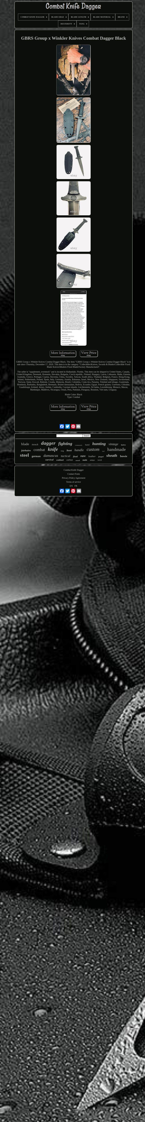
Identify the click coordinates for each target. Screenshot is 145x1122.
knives (123, 445)
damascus (50, 456)
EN (71, 486)
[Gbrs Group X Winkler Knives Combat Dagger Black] (73, 70)
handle (79, 450)
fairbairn (26, 450)
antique (92, 460)
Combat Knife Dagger (74, 470)
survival (49, 459)
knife (53, 449)
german (36, 456)
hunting (99, 443)
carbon (69, 460)
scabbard (60, 460)
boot (69, 450)
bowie (123, 456)
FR (75, 486)
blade (25, 444)
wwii (100, 460)
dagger (48, 443)
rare (83, 456)
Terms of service (73, 482)
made (85, 460)
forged (101, 457)
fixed (75, 456)
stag (62, 451)
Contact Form (73, 474)
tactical (65, 456)
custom (93, 449)
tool (103, 451)
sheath (111, 455)
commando (78, 445)
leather (92, 456)
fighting (65, 443)
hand (87, 445)
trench (35, 444)
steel (24, 455)
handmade (116, 449)
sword (78, 460)
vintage (113, 444)
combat (39, 450)
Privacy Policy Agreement (73, 478)
